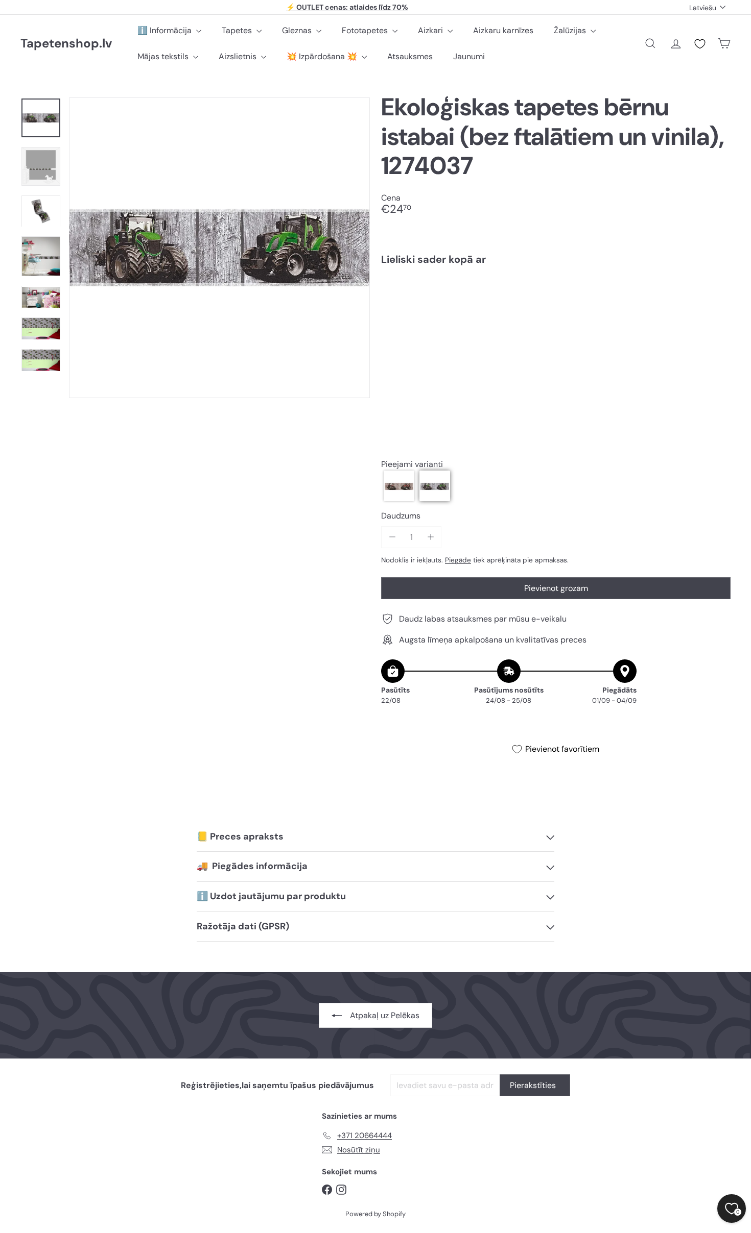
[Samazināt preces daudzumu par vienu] (392, 537)
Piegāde (458, 560)
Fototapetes (366, 30)
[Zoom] (219, 248)
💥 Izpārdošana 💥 (323, 56)
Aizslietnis (239, 56)
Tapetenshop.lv (66, 43)
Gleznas (298, 30)
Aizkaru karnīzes (503, 30)
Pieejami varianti (412, 464)
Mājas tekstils (164, 56)
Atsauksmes (410, 56)
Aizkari (431, 30)
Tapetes (238, 30)
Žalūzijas (571, 30)
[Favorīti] (700, 44)
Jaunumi (469, 56)
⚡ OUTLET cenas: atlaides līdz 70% (347, 7)
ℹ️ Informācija (165, 30)
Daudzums (400, 516)
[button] (399, 486)
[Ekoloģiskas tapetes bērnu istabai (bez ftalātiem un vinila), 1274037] (555, 308)
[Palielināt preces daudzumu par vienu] (430, 537)
